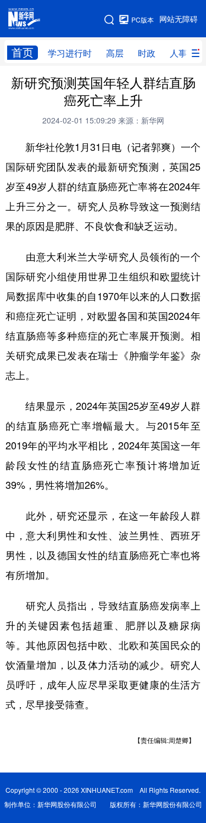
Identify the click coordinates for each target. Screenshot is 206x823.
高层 (115, 53)
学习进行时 (70, 53)
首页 (23, 52)
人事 (178, 53)
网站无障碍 (178, 19)
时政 (146, 53)
